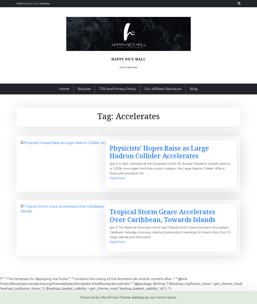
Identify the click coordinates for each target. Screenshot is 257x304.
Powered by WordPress (99, 297)
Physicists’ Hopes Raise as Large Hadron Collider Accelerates (159, 152)
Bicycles (84, 89)
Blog (194, 89)
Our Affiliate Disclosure (163, 89)
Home (64, 89)
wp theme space (163, 297)
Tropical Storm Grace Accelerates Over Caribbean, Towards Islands (162, 215)
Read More (117, 178)
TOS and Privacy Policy (117, 89)
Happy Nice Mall (128, 59)
